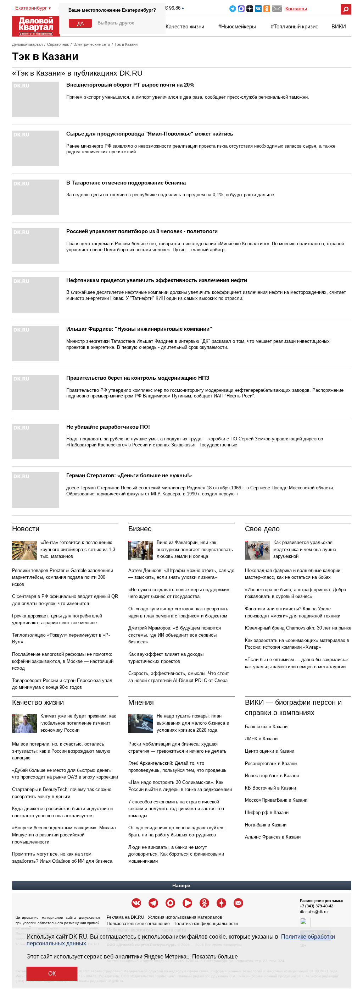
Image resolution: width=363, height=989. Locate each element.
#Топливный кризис (294, 26)
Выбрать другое (115, 23)
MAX (241, 8)
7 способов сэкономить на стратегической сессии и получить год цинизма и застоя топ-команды (176, 808)
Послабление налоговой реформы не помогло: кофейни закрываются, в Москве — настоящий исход (62, 661)
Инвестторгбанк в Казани (272, 775)
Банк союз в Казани (266, 726)
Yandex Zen (249, 8)
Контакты (296, 8)
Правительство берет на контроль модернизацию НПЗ (137, 378)
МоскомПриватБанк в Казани (276, 800)
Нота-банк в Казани (265, 825)
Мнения (141, 702)
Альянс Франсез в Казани (273, 837)
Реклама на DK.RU (125, 917)
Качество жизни (185, 26)
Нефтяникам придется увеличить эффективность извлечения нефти (156, 280)
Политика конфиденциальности (205, 923)
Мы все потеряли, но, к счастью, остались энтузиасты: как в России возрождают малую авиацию (61, 750)
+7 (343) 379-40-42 (316, 906)
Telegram (232, 8)
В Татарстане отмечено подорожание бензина (126, 183)
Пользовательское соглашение (138, 923)
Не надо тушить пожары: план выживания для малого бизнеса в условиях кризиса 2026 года (193, 722)
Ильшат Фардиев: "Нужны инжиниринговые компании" (139, 329)
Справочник (58, 44)
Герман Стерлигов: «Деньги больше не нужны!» (129, 475)
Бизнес (139, 529)
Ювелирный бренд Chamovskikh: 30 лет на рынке (298, 628)
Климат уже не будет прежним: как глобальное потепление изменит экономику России (78, 722)
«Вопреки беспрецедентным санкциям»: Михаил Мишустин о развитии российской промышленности (64, 834)
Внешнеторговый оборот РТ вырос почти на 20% (130, 85)
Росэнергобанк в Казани (271, 763)
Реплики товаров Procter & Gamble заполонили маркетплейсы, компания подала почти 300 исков (62, 577)
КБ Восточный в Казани (270, 788)
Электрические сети (91, 44)
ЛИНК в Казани (261, 738)
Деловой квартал (27, 44)
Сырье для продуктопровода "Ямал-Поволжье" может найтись (149, 134)
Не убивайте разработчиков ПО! (108, 427)
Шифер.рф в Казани (267, 812)
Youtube (187, 903)
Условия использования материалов (185, 917)
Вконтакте (258, 8)
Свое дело (262, 529)
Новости (25, 529)
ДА (80, 23)
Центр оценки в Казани (269, 751)
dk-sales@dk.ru (314, 912)
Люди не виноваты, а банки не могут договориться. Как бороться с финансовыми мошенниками (176, 854)
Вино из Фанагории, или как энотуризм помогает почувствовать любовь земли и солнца (195, 549)
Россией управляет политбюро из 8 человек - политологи (142, 231)
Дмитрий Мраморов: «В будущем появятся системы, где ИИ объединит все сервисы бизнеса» (174, 634)
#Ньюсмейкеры (237, 26)
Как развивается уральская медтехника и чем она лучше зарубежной (304, 549)
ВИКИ (338, 26)
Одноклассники (266, 8)
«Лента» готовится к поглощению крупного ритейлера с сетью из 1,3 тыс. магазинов (77, 549)
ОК (52, 974)
